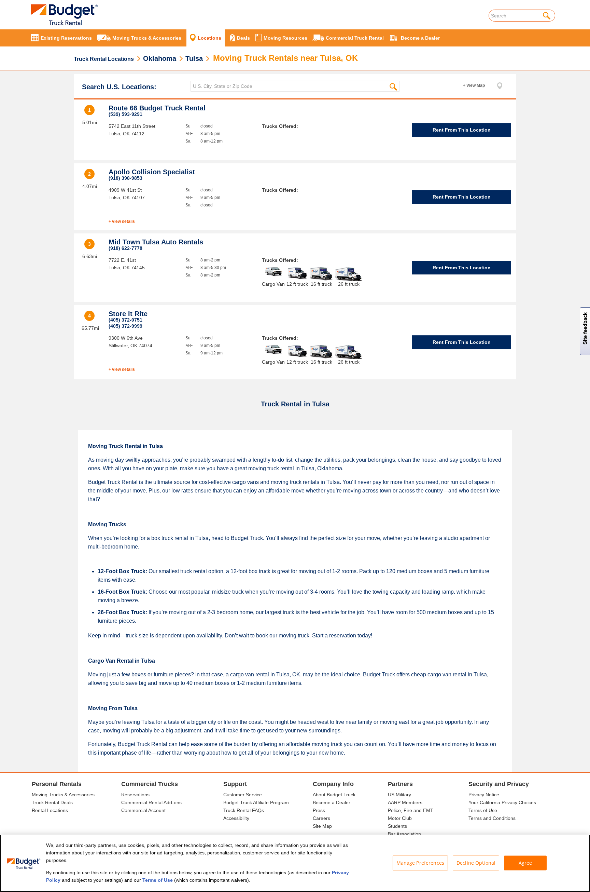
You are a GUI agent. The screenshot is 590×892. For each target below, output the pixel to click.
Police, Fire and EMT (410, 810)
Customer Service (242, 794)
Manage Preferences (420, 863)
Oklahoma (159, 58)
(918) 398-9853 (125, 178)
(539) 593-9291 (125, 114)
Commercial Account (143, 810)
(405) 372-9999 (125, 326)
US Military (399, 794)
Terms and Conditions (492, 818)
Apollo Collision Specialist (152, 172)
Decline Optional (475, 863)
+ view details (122, 221)
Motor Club (400, 818)
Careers (321, 818)
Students (397, 826)
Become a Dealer (331, 802)
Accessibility (236, 818)
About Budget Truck (334, 794)
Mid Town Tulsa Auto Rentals (156, 242)
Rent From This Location (462, 130)
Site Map (322, 826)
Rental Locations (50, 810)
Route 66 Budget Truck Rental (157, 108)
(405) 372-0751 (125, 320)
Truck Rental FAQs (243, 810)
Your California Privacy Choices (502, 802)
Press (319, 810)
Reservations (135, 794)
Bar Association (404, 834)
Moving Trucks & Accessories (63, 794)
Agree (525, 863)
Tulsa (194, 58)
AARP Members (405, 802)
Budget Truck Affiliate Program (256, 802)
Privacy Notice (483, 794)
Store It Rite (128, 313)
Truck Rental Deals (52, 802)
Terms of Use (482, 810)
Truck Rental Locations (104, 59)
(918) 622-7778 (125, 248)
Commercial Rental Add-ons (151, 802)
